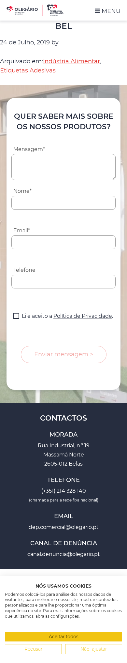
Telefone (24, 270)
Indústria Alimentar (71, 61)
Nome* (22, 191)
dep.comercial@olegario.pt (64, 527)
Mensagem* (29, 149)
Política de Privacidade (82, 316)
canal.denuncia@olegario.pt (63, 554)
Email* (21, 230)
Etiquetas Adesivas (28, 70)
